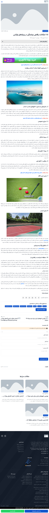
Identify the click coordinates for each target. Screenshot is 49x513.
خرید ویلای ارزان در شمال (43, 490)
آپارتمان (35, 306)
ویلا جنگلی (44, 306)
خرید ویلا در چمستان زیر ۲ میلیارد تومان (41, 502)
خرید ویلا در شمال (20, 446)
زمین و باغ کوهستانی (8, 306)
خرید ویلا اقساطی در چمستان (27, 477)
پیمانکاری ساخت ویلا (44, 460)
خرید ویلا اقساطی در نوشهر (27, 482)
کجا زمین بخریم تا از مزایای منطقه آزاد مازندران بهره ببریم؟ (36, 420)
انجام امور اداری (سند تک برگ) (43, 465)
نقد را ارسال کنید (43, 359)
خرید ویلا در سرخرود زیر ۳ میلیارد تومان (41, 497)
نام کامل (46, 341)
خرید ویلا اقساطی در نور (28, 479)
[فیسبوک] (38, 298)
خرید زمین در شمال (20, 444)
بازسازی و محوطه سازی (44, 463)
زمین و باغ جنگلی (16, 306)
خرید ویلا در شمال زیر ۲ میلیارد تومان (41, 476)
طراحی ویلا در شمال (44, 461)
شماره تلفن (46, 335)
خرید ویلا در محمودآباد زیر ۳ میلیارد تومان (41, 494)
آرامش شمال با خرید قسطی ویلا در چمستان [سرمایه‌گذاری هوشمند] (9, 319)
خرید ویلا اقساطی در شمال (27, 476)
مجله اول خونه (45, 30)
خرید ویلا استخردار (20, 448)
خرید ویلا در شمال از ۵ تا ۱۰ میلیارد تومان (42, 482)
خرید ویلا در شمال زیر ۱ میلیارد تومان (41, 489)
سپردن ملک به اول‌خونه (11, 476)
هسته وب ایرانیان (38, 505)
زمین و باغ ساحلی (23, 306)
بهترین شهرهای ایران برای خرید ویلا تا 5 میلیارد (37, 319)
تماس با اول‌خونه (35, 511)
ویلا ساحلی (39, 306)
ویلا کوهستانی (30, 306)
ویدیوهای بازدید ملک (11, 477)
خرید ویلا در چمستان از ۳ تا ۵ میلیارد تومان (41, 500)
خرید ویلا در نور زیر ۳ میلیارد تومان (42, 492)
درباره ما (7, 505)
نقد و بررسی (45, 348)
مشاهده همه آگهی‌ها (41, 309)
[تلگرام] (23, 298)
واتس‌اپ (11, 511)
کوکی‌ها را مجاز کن (19, 508)
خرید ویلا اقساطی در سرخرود (27, 483)
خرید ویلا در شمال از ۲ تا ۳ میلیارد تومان (41, 477)
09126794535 (43, 453)
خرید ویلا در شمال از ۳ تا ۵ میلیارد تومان (42, 479)
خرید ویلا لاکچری (21, 449)
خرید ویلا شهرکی (21, 451)
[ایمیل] (26, 298)
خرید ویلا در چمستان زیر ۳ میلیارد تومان (41, 487)
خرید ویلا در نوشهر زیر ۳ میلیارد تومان (41, 496)
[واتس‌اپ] (29, 298)
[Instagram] (2, 436)
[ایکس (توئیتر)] (35, 298)
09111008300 (43, 451)
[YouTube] (5, 436)
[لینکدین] (32, 298)
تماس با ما (3, 505)
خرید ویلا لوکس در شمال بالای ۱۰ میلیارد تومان (41, 485)
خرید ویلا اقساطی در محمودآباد (26, 480)
